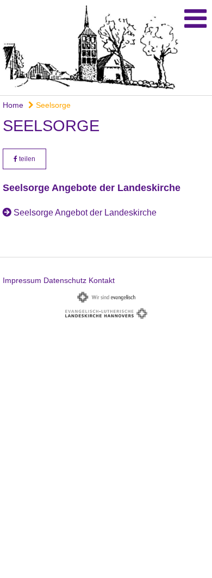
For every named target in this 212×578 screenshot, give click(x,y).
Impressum (22, 280)
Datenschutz (64, 280)
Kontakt (102, 280)
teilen (26, 159)
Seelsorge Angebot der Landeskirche (85, 212)
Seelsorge (52, 105)
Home (13, 105)
